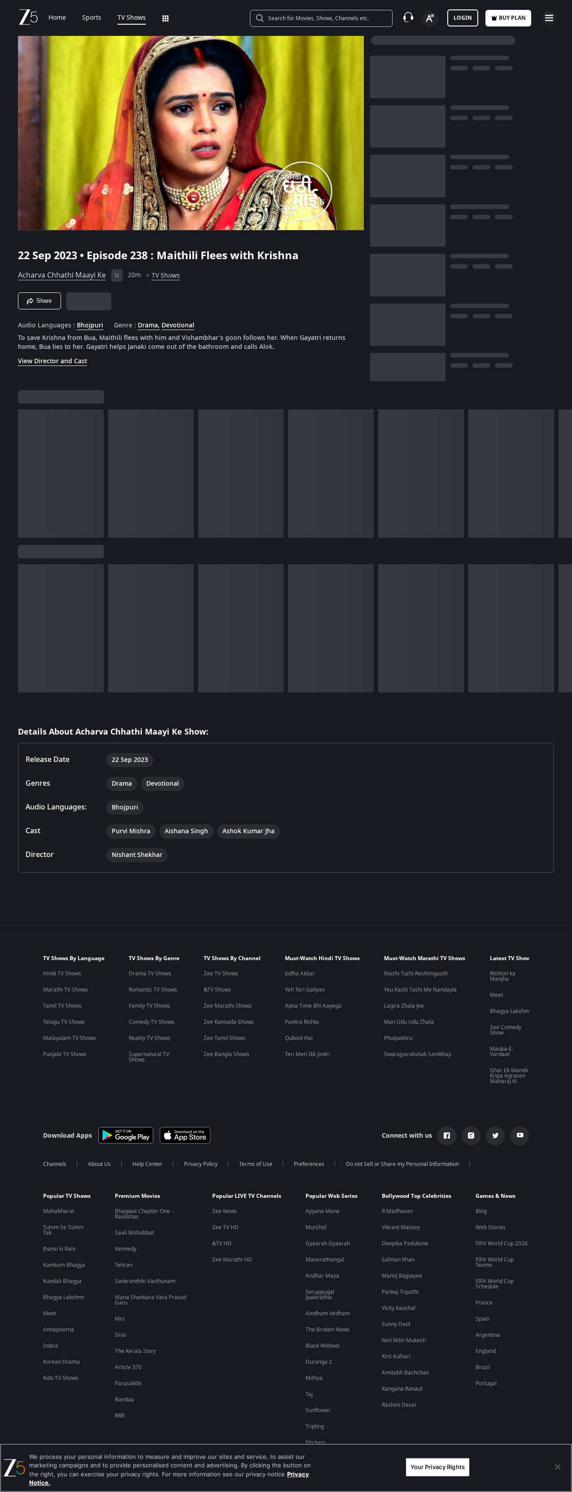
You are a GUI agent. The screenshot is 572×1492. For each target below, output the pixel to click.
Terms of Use (255, 1164)
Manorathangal (325, 1260)
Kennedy (125, 1249)
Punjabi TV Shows (65, 1054)
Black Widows (323, 1346)
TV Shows (132, 18)
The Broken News (327, 1330)
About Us (99, 1164)
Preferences (309, 1164)
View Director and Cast (52, 361)
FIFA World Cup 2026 (502, 1244)
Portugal (486, 1383)
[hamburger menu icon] (549, 18)
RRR (119, 1416)
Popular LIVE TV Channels (246, 1196)
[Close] (558, 1467)
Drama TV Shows (150, 974)
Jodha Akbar (300, 974)
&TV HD (221, 1244)
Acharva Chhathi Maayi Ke (62, 275)
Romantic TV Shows (153, 990)
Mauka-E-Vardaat (502, 1051)
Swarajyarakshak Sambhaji (417, 1054)
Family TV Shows (149, 1006)
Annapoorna (58, 1330)
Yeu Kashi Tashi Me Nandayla (420, 990)
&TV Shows (217, 990)
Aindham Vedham (328, 1313)
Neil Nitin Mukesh (404, 1340)
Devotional (178, 325)
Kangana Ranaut (402, 1389)
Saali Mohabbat (134, 1233)
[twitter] (495, 1136)
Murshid (316, 1227)
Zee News (224, 1211)
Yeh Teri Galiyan (305, 990)
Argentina (488, 1335)
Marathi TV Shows (65, 990)
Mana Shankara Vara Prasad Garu (150, 1300)
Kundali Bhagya (62, 1281)
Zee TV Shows (221, 974)
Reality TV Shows (149, 1038)
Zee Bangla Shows (226, 1054)
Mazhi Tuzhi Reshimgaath (416, 974)
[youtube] (519, 1136)
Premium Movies (137, 1196)
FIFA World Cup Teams (495, 1262)
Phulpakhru (398, 1038)
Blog (481, 1211)
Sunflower (318, 1410)
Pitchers (316, 1443)
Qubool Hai (299, 1038)
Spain (482, 1319)
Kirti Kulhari (396, 1357)
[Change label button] (430, 19)
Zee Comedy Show (505, 1030)
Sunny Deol (396, 1324)
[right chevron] (562, 473)
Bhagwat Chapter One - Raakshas (144, 1214)
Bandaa (124, 1400)
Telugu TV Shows (64, 1022)
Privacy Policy (201, 1164)
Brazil (483, 1367)
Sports (91, 18)
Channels (54, 1164)
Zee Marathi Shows (228, 1006)
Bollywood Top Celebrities (416, 1196)
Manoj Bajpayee (402, 1276)
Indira (50, 1346)
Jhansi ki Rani (59, 1249)
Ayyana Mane (323, 1211)
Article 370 (128, 1367)
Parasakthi (128, 1383)
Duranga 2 (319, 1362)
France (484, 1303)
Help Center (147, 1164)
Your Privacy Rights (437, 1466)
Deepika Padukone (405, 1244)
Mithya (314, 1378)
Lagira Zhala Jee (404, 1006)
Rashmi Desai (399, 1405)
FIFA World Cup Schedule (495, 1284)
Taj (309, 1394)
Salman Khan (398, 1260)
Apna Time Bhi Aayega (313, 1006)
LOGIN (463, 18)
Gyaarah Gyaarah (328, 1244)
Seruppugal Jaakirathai (320, 1294)
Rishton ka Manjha (502, 976)
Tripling (315, 1426)
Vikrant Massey (401, 1227)
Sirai (120, 1335)
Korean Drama (61, 1362)
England (486, 1351)
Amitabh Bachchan (405, 1373)
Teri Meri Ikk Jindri (307, 1054)
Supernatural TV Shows (149, 1057)
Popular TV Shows (67, 1196)
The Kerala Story (135, 1351)
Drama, (149, 325)
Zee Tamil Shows (224, 1038)
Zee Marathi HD (232, 1260)
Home (57, 18)
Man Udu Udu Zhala (409, 1022)
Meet (496, 995)
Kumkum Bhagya (64, 1265)
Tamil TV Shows (62, 1006)
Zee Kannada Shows (229, 1022)
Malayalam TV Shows (69, 1038)
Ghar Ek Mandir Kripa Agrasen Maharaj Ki (509, 1075)
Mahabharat (58, 1211)
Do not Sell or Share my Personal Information (402, 1164)
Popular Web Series (332, 1196)
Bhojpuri (90, 325)
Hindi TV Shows (62, 974)
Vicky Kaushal (398, 1308)
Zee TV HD (225, 1227)
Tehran (123, 1265)
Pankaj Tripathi (400, 1292)
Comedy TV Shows (152, 1022)
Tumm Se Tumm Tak (63, 1230)
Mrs (120, 1319)
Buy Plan (512, 18)
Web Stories (491, 1227)
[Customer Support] (408, 18)
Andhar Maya (322, 1276)
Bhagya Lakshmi (510, 1011)
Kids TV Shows (61, 1378)
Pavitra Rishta (302, 1022)
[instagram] (471, 1136)
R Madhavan (397, 1211)
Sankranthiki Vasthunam (145, 1281)
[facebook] (446, 1136)
